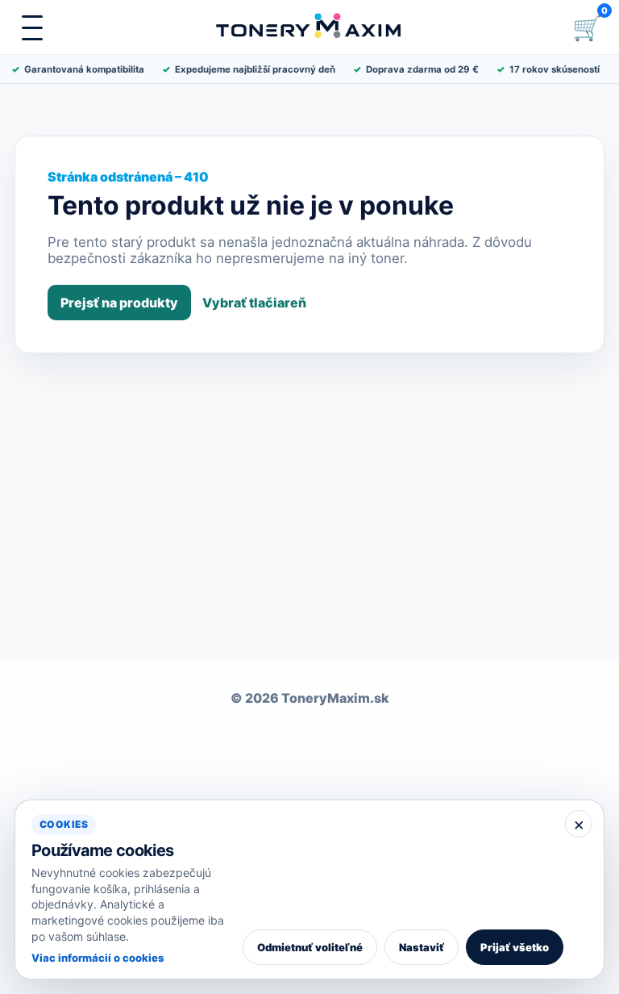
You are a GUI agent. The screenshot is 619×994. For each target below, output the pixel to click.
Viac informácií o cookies (97, 957)
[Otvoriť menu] (32, 27)
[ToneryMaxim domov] (309, 27)
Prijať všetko (514, 947)
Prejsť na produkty (119, 302)
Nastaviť (421, 947)
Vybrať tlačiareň (254, 302)
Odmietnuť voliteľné (310, 947)
